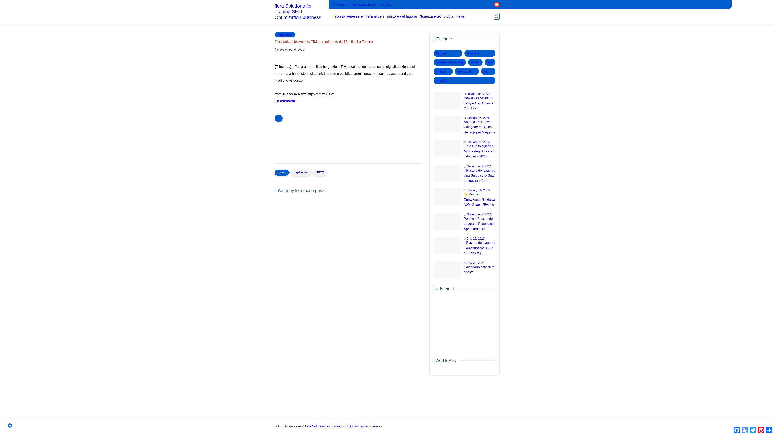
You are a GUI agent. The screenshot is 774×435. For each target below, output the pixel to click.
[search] (497, 16)
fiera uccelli (375, 16)
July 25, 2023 (475, 263)
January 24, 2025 (478, 117)
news (460, 16)
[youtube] (497, 4)
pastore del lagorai (402, 16)
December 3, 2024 (479, 166)
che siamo (339, 4)
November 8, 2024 (479, 93)
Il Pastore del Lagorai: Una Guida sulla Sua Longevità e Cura (479, 175)
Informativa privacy (364, 4)
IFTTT (320, 172)
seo (486, 71)
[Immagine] (447, 100)
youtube (441, 80)
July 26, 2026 (475, 238)
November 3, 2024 (479, 214)
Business (473, 53)
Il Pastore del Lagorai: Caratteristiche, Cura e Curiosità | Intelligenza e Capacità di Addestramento (479, 248)
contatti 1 (387, 4)
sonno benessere (349, 16)
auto (490, 62)
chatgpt (441, 71)
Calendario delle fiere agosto (479, 269)
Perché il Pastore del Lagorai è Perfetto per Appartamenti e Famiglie (479, 224)
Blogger (441, 53)
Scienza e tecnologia (436, 16)
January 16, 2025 (478, 190)
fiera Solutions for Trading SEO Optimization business (298, 11)
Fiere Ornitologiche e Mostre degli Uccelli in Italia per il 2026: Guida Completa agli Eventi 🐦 (479, 151)
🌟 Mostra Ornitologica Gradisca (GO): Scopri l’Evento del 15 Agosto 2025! (479, 200)
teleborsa (287, 101)
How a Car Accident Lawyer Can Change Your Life (478, 103)
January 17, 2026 (478, 142)
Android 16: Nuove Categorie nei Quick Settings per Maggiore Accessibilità (479, 127)
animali (475, 62)
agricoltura (285, 34)
